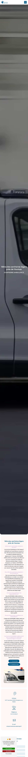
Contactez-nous (14, 664)
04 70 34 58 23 (14, 714)
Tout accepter (8, 748)
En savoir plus (15, 661)
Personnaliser (9, 753)
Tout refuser (8, 751)
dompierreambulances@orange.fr (14, 726)
